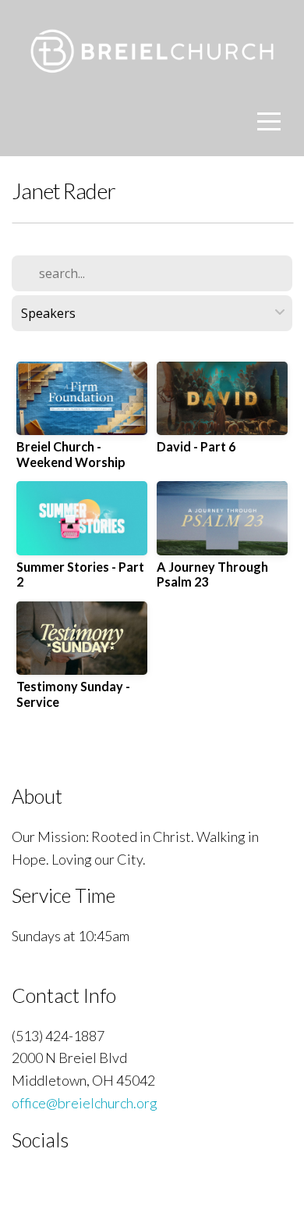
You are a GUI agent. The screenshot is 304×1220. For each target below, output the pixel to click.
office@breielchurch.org (84, 1102)
